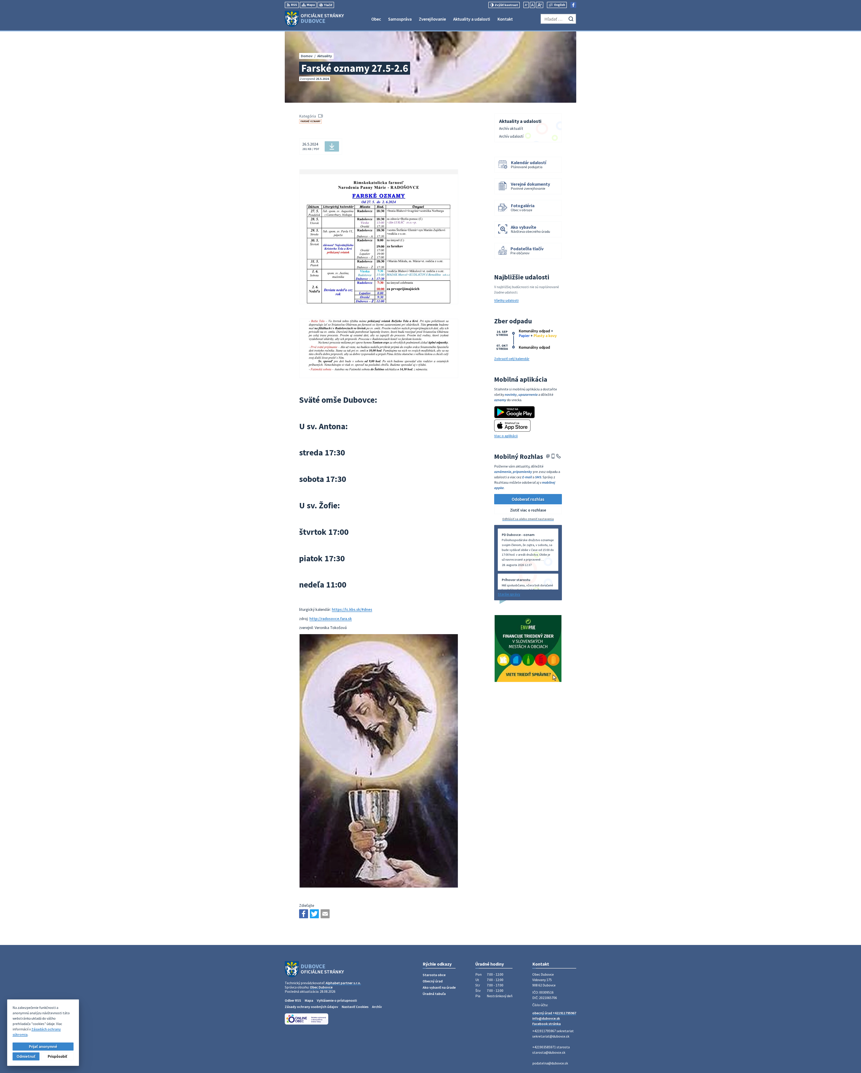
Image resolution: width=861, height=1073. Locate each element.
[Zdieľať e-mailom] (325, 913)
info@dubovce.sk (546, 1018)
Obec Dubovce (321, 987)
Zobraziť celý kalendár (511, 358)
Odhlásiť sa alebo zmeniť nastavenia (528, 519)
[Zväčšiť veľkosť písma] (539, 5)
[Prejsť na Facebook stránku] (573, 5)
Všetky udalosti (506, 300)
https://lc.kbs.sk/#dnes (352, 609)
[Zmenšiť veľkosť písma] (526, 5)
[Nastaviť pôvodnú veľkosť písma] (532, 5)
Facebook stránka (546, 1023)
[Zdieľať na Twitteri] (314, 913)
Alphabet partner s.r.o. (343, 983)
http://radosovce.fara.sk (330, 618)
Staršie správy (509, 594)
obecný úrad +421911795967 (554, 1013)
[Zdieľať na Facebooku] (303, 913)
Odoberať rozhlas (528, 499)
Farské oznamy (310, 121)
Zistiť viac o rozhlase (528, 510)
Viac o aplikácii (506, 435)
